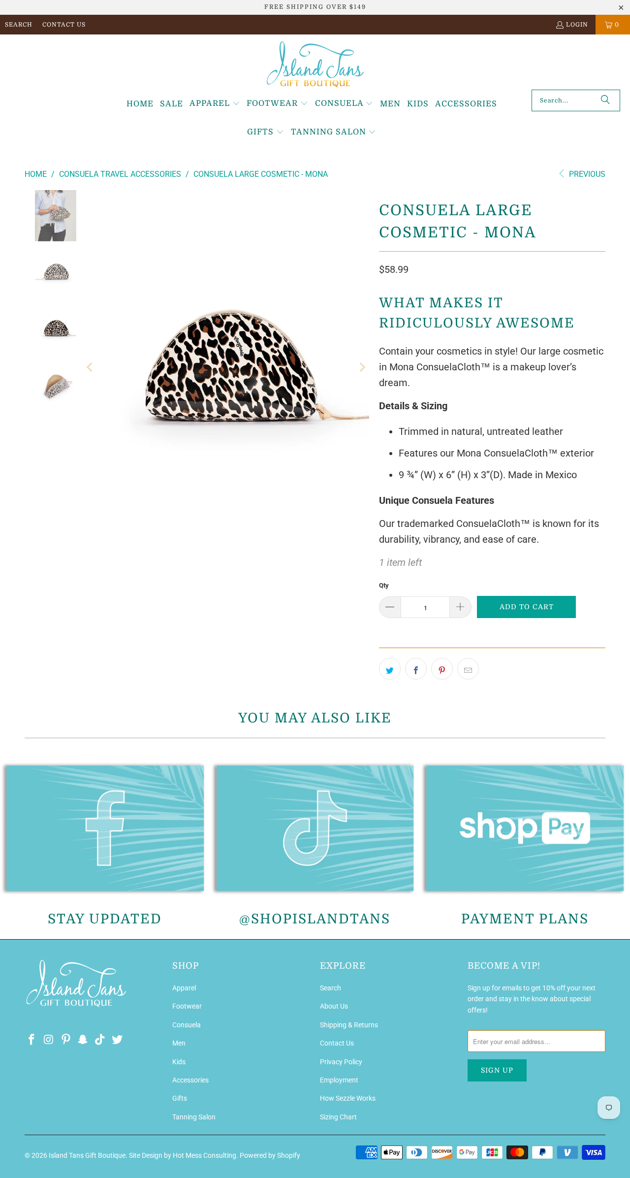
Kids (179, 1062)
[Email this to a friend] (468, 669)
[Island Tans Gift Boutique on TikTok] (100, 1040)
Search (18, 24)
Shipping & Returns (349, 1025)
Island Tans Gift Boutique (87, 1155)
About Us (334, 1006)
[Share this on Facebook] (416, 669)
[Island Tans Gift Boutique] (315, 64)
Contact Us (64, 24)
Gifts (179, 1098)
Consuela (186, 1025)
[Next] (362, 367)
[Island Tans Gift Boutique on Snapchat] (83, 1040)
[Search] (605, 100)
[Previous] (90, 367)
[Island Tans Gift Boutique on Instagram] (49, 1040)
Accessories (190, 1080)
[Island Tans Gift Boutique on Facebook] (32, 1040)
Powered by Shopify (270, 1155)
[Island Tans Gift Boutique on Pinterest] (66, 1040)
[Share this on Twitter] (390, 669)
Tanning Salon (194, 1117)
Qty (384, 585)
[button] (214, 104)
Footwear (187, 1006)
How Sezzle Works (348, 1098)
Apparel (184, 988)
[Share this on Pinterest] (442, 669)
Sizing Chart (338, 1117)
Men (179, 1043)
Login (577, 24)
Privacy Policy (341, 1062)
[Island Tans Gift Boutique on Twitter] (117, 1040)
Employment (339, 1080)
